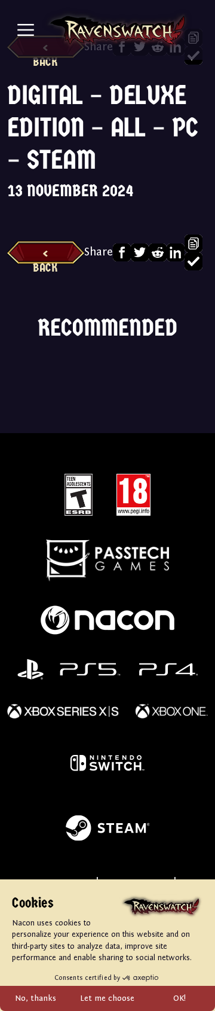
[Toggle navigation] (26, 30)
